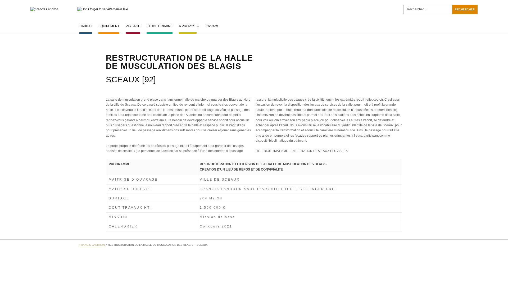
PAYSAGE (133, 26)
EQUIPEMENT (108, 26)
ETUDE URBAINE (160, 26)
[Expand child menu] (198, 26)
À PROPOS (187, 26)
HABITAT (85, 26)
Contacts (212, 26)
